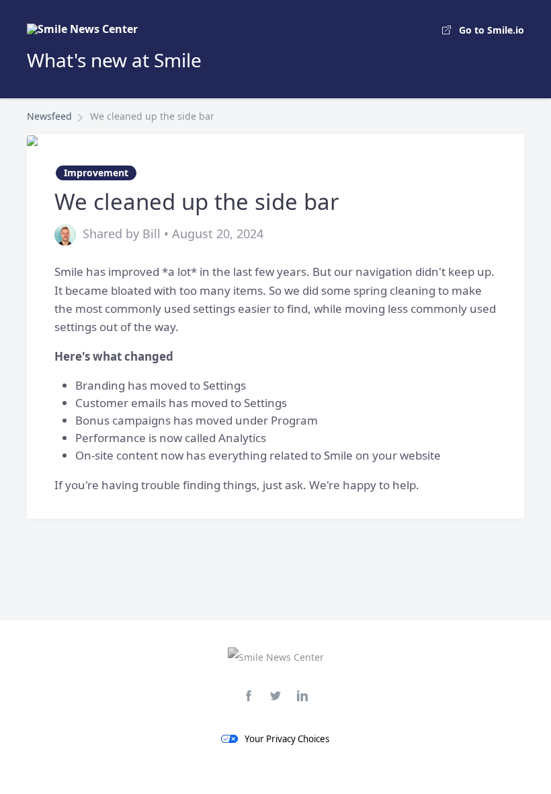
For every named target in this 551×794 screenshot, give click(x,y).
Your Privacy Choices (287, 739)
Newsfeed (49, 116)
